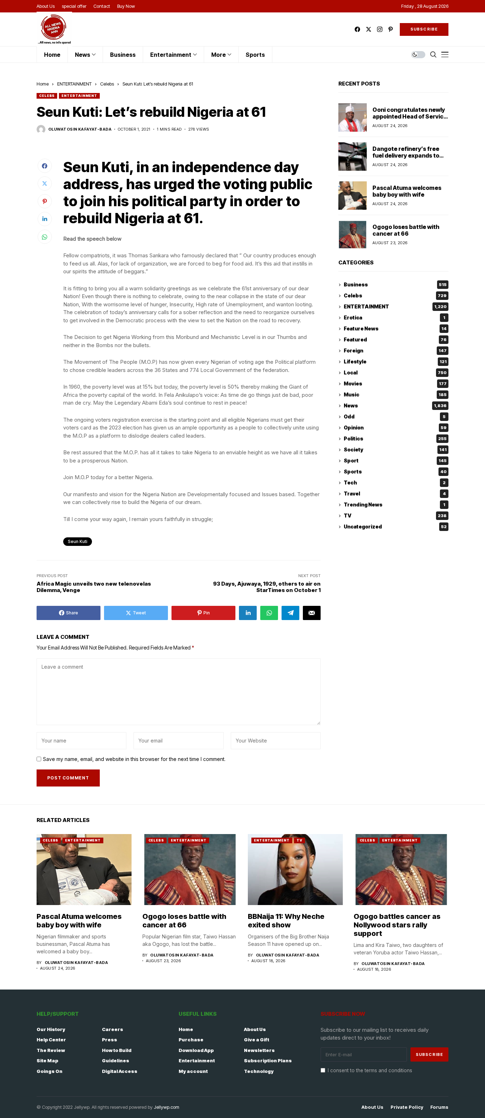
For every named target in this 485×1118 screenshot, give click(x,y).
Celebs (107, 84)
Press (109, 1039)
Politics (395, 439)
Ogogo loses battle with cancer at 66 (406, 230)
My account (193, 1071)
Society (395, 450)
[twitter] (368, 29)
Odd (395, 417)
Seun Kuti (77, 541)
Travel (395, 494)
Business (395, 285)
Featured (395, 340)
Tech (395, 483)
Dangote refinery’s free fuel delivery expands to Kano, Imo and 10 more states (405, 159)
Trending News (394, 505)
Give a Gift (256, 1039)
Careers (112, 1029)
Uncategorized (395, 527)
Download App (196, 1050)
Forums (439, 1107)
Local (395, 373)
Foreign (395, 351)
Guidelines (115, 1060)
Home (43, 84)
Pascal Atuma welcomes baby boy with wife (406, 191)
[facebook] (357, 29)
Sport (395, 461)
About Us (255, 1029)
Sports (395, 472)
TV (395, 516)
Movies (395, 384)
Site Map (47, 1060)
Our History (51, 1029)
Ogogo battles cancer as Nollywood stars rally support (397, 925)
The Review (51, 1050)
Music (395, 395)
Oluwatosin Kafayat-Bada (79, 129)
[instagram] (379, 29)
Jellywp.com (166, 1107)
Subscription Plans (268, 1060)
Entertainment (197, 1060)
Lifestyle (395, 362)
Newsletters (259, 1050)
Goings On (49, 1071)
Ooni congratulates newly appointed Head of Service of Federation (409, 116)
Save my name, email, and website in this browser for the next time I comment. (134, 759)
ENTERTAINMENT (74, 84)
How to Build (116, 1050)
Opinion (395, 428)
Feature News (395, 329)
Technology (259, 1071)
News (395, 406)
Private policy (407, 1107)
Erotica (394, 318)
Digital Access (119, 1071)
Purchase (191, 1039)
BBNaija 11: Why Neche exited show (286, 920)
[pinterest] (390, 29)
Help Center (51, 1039)
